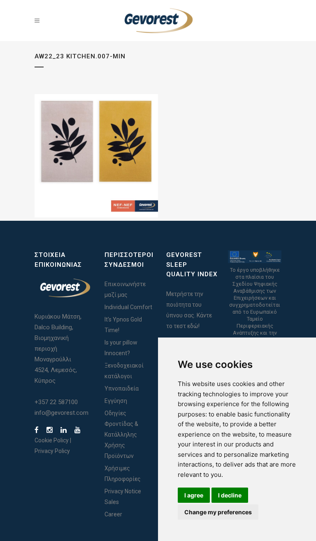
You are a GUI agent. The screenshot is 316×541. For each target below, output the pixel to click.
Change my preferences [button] (218, 512)
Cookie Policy (52, 440)
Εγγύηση (116, 401)
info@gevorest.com (61, 412)
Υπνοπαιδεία (122, 388)
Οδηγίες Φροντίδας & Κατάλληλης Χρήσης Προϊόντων (121, 434)
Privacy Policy (52, 451)
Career (113, 514)
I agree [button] (193, 495)
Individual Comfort (128, 307)
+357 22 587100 (56, 402)
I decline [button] (230, 495)
